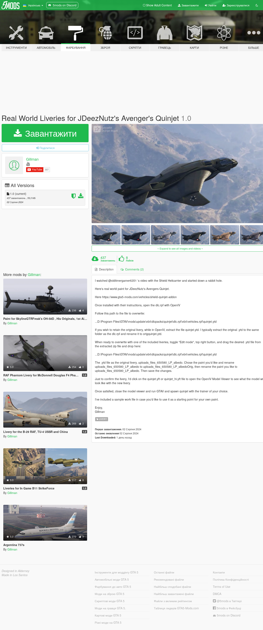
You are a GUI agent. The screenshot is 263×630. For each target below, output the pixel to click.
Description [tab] (105, 269)
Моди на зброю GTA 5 (109, 594)
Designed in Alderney (15, 571)
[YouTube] (28, 164)
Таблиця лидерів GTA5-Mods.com (176, 608)
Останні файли (164, 572)
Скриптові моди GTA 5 (110, 601)
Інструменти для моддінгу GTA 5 (116, 572)
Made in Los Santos (15, 575)
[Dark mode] (257, 5)
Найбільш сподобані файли (172, 587)
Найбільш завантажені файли (174, 594)
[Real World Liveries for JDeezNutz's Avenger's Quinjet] (106, 234)
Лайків (130, 260)
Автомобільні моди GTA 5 (112, 579)
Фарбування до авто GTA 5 (113, 587)
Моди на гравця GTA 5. (110, 608)
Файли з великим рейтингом (173, 601)
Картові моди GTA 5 (108, 615)
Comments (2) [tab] (133, 269)
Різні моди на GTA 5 (108, 622)
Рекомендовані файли (169, 579)
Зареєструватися (237, 5)
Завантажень (107, 260)
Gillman (32, 159)
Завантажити (190, 5)
